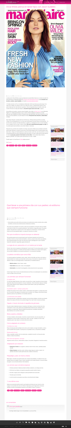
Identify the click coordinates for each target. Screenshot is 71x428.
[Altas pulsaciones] (17, 422)
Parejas (19, 145)
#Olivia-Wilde (34, 145)
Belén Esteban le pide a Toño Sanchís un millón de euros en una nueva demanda (57, 134)
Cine (7, 145)
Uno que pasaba (14, 406)
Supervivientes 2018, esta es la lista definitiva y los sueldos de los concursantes (57, 154)
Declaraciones (11, 145)
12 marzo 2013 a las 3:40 (12, 408)
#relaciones (39, 390)
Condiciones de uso (6, 426)
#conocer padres (17, 390)
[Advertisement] (35, 91)
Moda (8, 390)
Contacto (56, 2)
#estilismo (22, 390)
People (10, 142)
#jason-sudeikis (28, 145)
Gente (16, 145)
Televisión (23, 145)
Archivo (47, 2)
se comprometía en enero (32, 101)
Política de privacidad (12, 426)
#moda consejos (28, 390)
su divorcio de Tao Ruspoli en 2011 (30, 99)
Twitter (21, 139)
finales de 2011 (38, 111)
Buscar (51, 2)
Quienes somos (62, 2)
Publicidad (16, 426)
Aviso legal (20, 426)
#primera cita (34, 390)
